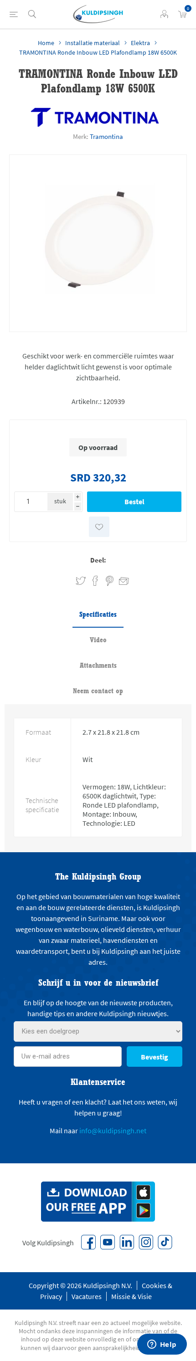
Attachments (98, 665)
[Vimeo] (127, 1242)
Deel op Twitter (81, 580)
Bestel (134, 501)
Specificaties (98, 614)
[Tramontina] (95, 117)
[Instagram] (146, 1242)
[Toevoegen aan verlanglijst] (99, 527)
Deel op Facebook (95, 580)
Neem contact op (98, 690)
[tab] (98, 615)
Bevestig (154, 1056)
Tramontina (106, 136)
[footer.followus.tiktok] (165, 1242)
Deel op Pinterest (109, 580)
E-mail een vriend (120, 579)
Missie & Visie (131, 1296)
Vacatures (87, 1296)
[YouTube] (108, 1242)
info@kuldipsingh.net (112, 1130)
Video (98, 639)
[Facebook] (88, 1242)
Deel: (98, 560)
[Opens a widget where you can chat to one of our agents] (162, 1345)
